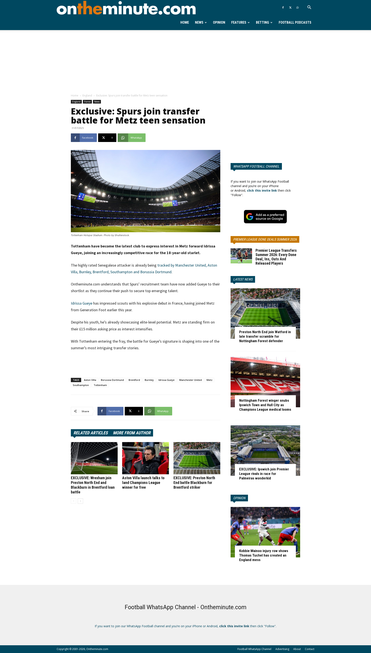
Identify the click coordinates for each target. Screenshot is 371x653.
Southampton (81, 385)
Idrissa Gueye (81, 303)
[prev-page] (73, 501)
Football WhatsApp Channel (254, 649)
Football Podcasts (295, 22)
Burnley (149, 379)
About (297, 649)
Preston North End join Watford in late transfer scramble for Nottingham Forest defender (265, 336)
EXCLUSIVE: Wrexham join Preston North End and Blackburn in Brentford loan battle (93, 485)
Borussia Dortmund (112, 379)
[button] (309, 8)
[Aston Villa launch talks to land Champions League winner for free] (145, 458)
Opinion (219, 22)
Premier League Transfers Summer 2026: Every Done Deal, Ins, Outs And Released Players (276, 256)
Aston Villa (90, 379)
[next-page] (80, 501)
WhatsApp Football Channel (256, 166)
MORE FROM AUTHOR (132, 432)
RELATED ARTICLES (90, 432)
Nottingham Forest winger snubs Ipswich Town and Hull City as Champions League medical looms (265, 405)
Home (184, 22)
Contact (309, 649)
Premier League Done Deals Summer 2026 (265, 239)
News (199, 22)
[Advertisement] (185, 62)
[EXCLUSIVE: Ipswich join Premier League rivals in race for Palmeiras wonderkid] (265, 450)
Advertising (282, 649)
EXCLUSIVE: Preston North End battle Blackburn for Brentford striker (194, 483)
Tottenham (100, 385)
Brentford (134, 379)
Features (238, 22)
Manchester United (190, 379)
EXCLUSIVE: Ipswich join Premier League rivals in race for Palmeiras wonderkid (264, 473)
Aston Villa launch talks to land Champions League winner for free (143, 483)
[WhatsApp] (297, 7)
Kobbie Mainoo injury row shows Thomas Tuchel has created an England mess (263, 555)
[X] (290, 7)
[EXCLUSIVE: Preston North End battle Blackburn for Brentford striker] (196, 458)
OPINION (239, 498)
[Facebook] (283, 7)
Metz (209, 379)
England (87, 95)
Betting (262, 22)
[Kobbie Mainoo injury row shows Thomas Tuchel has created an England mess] (265, 532)
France (87, 101)
